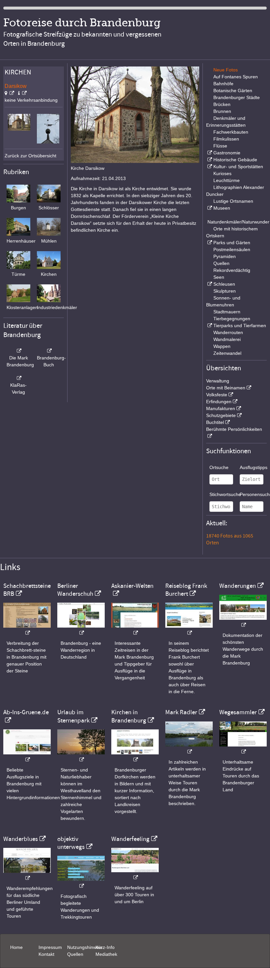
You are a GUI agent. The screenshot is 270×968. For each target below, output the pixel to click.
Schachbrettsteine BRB (27, 590)
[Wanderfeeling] (135, 874)
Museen (221, 208)
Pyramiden (224, 256)
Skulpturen (224, 291)
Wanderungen (237, 586)
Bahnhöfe (223, 83)
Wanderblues (20, 839)
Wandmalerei (227, 339)
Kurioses (222, 173)
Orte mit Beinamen (225, 387)
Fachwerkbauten (230, 132)
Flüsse (220, 145)
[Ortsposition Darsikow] (9, 93)
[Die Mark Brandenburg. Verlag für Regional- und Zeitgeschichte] (18, 351)
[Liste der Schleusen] (209, 284)
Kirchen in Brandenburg (128, 716)
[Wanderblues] (27, 875)
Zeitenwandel (227, 353)
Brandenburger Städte (236, 97)
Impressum (50, 947)
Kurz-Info (105, 947)
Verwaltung (217, 380)
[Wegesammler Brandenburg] (243, 748)
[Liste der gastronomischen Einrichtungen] (209, 152)
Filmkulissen (226, 139)
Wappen (221, 346)
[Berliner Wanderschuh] (81, 629)
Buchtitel (215, 422)
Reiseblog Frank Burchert (186, 590)
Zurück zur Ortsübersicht (30, 155)
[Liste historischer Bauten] (209, 159)
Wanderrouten (228, 332)
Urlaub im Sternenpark (73, 716)
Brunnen (222, 111)
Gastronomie (226, 152)
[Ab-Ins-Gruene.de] (27, 756)
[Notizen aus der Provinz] (189, 748)
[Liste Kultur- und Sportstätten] (209, 166)
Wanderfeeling (130, 839)
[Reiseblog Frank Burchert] (189, 629)
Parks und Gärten (231, 242)
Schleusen (224, 284)
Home (16, 947)
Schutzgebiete (221, 415)
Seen (218, 277)
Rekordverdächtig (231, 270)
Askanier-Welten (132, 586)
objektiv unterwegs (71, 843)
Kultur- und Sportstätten (238, 166)
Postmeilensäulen (231, 249)
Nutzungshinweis (84, 947)
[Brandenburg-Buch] (49, 351)
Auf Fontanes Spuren (235, 76)
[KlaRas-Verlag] (18, 378)
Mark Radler (181, 712)
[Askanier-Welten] (135, 629)
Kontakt (46, 954)
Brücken (221, 104)
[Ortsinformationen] (22, 93)
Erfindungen (218, 401)
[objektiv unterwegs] (81, 882)
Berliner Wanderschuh (75, 590)
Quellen (221, 263)
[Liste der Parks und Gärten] (209, 242)
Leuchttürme (226, 180)
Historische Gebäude (235, 159)
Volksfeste (216, 394)
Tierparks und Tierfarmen (239, 325)
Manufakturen (220, 408)
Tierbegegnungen (231, 318)
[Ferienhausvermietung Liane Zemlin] (81, 756)
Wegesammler (238, 712)
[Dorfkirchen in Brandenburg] (135, 756)
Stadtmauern (226, 311)
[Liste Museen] (209, 208)
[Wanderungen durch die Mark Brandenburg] (243, 621)
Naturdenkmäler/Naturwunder (238, 221)
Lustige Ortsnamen (233, 201)
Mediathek (106, 954)
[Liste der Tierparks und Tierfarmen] (209, 325)
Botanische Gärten (232, 90)
